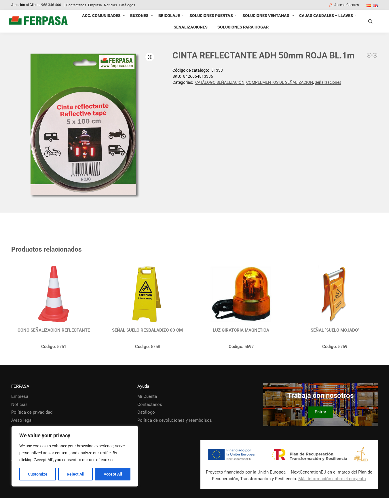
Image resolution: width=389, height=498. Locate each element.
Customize (38, 474)
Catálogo (146, 412)
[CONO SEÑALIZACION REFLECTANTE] (53, 294)
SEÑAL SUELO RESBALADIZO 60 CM (147, 330)
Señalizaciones (328, 82)
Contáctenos (76, 5)
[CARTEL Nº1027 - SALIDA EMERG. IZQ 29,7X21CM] (375, 55)
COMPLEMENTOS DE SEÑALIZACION (279, 82)
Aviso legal (22, 420)
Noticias (110, 5)
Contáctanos (149, 404)
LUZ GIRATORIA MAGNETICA (241, 330)
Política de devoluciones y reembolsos (174, 420)
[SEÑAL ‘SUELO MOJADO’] (334, 294)
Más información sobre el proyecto (332, 478)
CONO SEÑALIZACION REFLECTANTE (54, 330)
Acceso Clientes (346, 5)
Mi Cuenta (147, 396)
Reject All (75, 474)
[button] (149, 57)
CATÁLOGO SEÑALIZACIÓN (219, 82)
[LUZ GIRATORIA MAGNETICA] (241, 294)
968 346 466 (51, 5)
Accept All (113, 474)
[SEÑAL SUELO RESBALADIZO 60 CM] (147, 294)
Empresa (95, 5)
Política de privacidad (31, 412)
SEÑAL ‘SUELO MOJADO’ (335, 330)
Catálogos (127, 5)
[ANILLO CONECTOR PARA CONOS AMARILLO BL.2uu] (369, 55)
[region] (75, 456)
